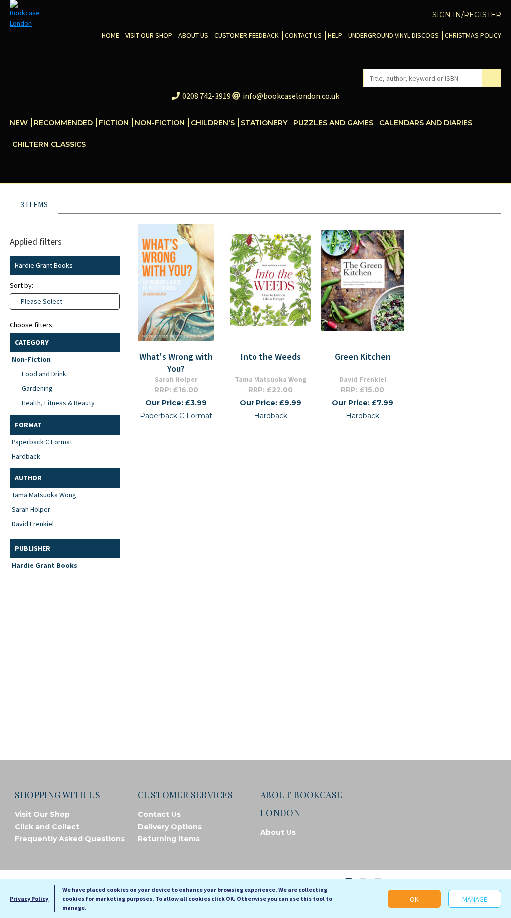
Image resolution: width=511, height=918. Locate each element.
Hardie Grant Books (44, 565)
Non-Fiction (31, 359)
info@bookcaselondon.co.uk (291, 96)
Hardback (26, 456)
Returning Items (169, 838)
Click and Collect (47, 826)
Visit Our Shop (42, 814)
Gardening (37, 388)
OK (414, 899)
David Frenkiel (33, 523)
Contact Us (159, 814)
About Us (278, 832)
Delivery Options (170, 826)
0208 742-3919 (206, 96)
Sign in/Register (466, 14)
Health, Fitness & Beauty (58, 402)
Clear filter (110, 265)
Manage (474, 899)
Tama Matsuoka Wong (44, 494)
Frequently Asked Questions (70, 838)
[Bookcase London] (25, 14)
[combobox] (65, 301)
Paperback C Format (42, 441)
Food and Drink (44, 373)
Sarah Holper (31, 509)
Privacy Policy (29, 898)
